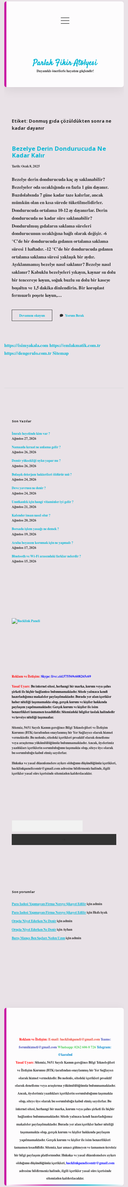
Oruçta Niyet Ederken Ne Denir (34, 920)
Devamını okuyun (35, 316)
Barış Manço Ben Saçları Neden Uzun (38, 937)
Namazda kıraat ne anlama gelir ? (36, 446)
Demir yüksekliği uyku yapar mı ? (36, 460)
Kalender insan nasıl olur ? (31, 515)
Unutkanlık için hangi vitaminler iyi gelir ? (43, 501)
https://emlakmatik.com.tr (75, 345)
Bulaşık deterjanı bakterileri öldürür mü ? (42, 474)
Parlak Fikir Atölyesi (65, 63)
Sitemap (61, 353)
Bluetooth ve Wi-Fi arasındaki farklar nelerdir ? (46, 556)
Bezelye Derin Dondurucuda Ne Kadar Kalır (59, 151)
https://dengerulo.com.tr (28, 353)
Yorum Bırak (74, 315)
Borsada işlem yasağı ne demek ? (35, 528)
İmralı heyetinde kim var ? (31, 433)
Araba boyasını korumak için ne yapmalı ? (42, 542)
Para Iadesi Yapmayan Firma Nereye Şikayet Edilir (49, 903)
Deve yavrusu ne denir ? (29, 487)
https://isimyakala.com (26, 345)
